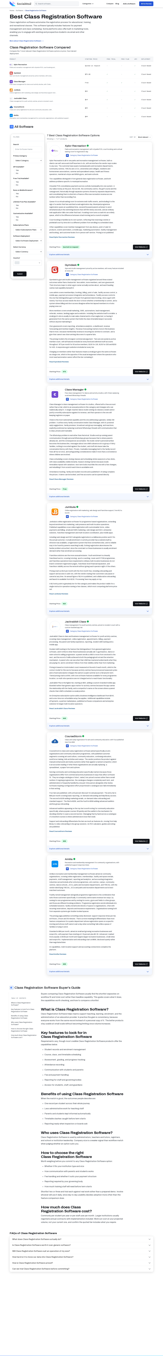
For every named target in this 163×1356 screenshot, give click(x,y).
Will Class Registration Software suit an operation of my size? (41, 1251)
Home (12, 10)
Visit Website (140, 247)
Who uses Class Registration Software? (21, 1023)
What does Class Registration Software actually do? (36, 1239)
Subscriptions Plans (21, 225)
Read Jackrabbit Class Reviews (62, 708)
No (17, 173)
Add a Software (129, 4)
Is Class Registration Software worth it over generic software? (41, 1245)
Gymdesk (71, 265)
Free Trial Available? (21, 178)
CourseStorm (73, 736)
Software (19, 10)
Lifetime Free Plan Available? (24, 202)
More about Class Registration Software (25, 41)
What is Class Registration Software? (20, 1004)
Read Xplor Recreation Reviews (62, 237)
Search (16, 144)
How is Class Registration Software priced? (32, 1263)
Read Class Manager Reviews (61, 479)
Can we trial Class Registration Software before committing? (40, 1269)
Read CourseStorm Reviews (60, 831)
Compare (109, 4)
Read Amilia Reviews (57, 954)
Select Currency (19, 247)
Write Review (146, 4)
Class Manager (74, 389)
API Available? (18, 167)
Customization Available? (23, 213)
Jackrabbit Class (75, 621)
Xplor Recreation (75, 146)
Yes (17, 170)
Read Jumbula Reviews (58, 594)
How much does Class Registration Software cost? (23, 1036)
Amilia (69, 859)
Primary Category (20, 156)
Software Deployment (21, 236)
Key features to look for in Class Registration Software (22, 1010)
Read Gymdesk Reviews (59, 362)
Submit (20, 274)
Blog (117, 4)
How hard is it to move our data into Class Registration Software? (42, 1257)
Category (84, 155)
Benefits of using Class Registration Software (19, 1017)
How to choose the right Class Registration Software (22, 1030)
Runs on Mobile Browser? (23, 190)
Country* (16, 258)
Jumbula (70, 507)
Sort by (133, 137)
